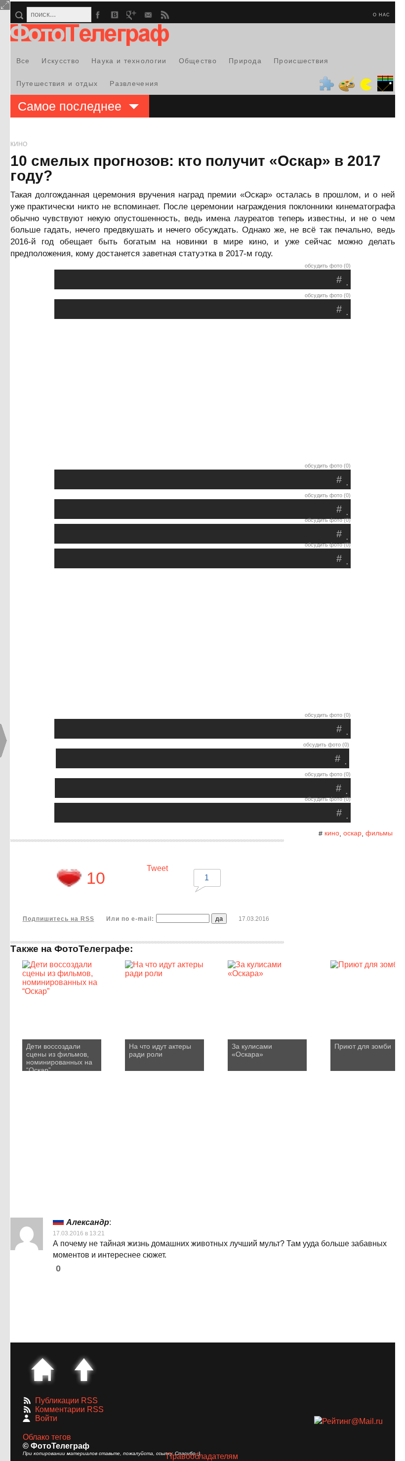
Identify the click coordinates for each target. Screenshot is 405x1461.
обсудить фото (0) (328, 266)
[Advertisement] (202, 393)
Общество (198, 61)
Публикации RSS (66, 1400)
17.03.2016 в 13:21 (79, 1233)
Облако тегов (47, 1437)
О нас (381, 14)
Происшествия (301, 61)
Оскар (352, 833)
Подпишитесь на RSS (58, 918)
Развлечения (134, 83)
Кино (18, 144)
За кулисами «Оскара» (252, 1050)
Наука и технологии (128, 61)
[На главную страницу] (42, 1369)
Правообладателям (202, 1456)
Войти (46, 1418)
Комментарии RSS (69, 1409)
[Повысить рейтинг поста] (69, 878)
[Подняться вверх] (84, 1369)
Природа (245, 61)
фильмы (379, 833)
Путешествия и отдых (57, 83)
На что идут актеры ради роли (160, 1050)
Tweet (157, 868)
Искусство (60, 61)
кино (331, 833)
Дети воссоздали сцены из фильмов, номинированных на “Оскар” (59, 1056)
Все (23, 61)
